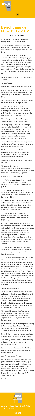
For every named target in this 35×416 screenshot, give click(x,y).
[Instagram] (15, 413)
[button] (17, 14)
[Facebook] (20, 413)
